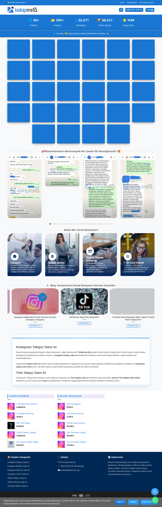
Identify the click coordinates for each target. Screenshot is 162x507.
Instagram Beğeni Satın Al (18, 466)
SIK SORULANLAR (146, 3)
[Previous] (12, 190)
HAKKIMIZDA (132, 3)
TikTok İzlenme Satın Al (17, 482)
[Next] (150, 190)
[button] (155, 500)
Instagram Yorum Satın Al (18, 474)
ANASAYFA (113, 3)
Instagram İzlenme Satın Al (18, 470)
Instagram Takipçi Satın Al (18, 462)
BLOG (122, 3)
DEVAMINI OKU (49, 325)
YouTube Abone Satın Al (17, 486)
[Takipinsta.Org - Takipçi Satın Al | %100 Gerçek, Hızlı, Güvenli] (22, 10)
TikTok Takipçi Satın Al (16, 478)
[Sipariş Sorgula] (154, 491)
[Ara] (121, 10)
